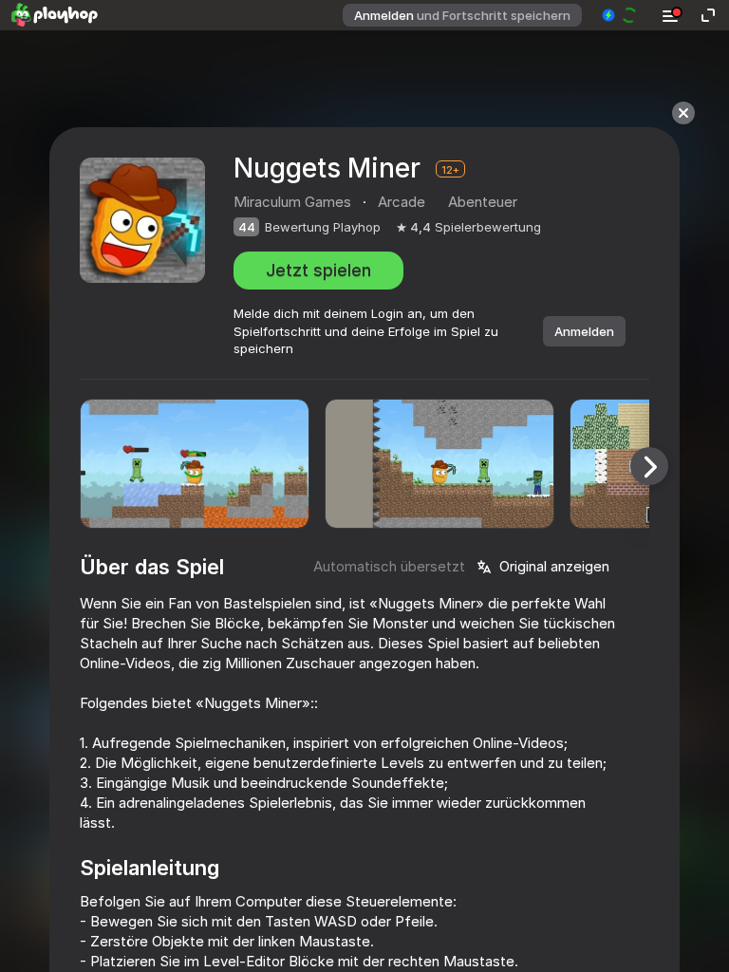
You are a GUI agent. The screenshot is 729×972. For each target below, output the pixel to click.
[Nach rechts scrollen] (649, 466)
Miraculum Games (292, 202)
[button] (620, 15)
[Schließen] (683, 113)
